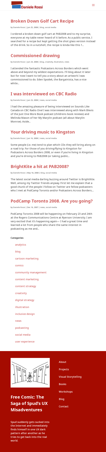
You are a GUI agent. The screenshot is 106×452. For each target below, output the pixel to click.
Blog (61, 399)
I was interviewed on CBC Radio (44, 94)
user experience (25, 341)
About (62, 362)
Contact (64, 406)
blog (42, 27)
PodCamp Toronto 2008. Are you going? (52, 201)
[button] (93, 6)
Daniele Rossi (19, 27)
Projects (64, 369)
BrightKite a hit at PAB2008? (40, 166)
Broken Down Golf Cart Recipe (42, 21)
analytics (20, 244)
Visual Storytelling (70, 376)
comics (19, 265)
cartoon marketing (27, 258)
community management (31, 272)
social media (50, 27)
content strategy (25, 286)
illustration (59, 62)
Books (62, 384)
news (67, 62)
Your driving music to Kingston (43, 132)
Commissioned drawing (35, 55)
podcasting (22, 328)
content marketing (27, 279)
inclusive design (25, 314)
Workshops (66, 391)
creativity (49, 62)
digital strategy (24, 300)
